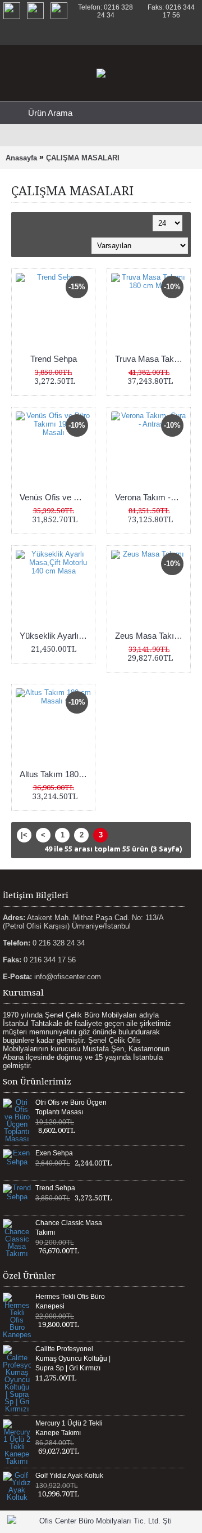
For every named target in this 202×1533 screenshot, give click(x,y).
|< (24, 835)
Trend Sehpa (53, 359)
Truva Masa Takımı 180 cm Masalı (150, 359)
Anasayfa (21, 158)
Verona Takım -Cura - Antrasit (150, 497)
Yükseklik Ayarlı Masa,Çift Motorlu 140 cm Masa (55, 635)
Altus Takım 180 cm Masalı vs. (55, 774)
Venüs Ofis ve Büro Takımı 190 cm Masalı (55, 497)
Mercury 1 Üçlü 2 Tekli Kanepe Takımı (69, 1428)
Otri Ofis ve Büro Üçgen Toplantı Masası (71, 1107)
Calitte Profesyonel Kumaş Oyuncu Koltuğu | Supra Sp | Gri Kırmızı (73, 1358)
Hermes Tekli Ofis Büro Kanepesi (70, 1301)
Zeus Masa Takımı (149, 635)
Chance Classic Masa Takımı (68, 1227)
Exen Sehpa (54, 1153)
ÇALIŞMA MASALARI (83, 158)
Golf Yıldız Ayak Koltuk (69, 1476)
